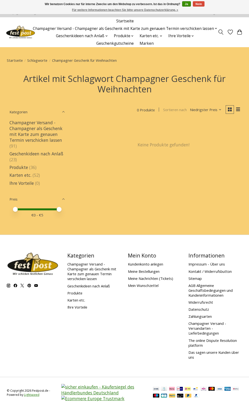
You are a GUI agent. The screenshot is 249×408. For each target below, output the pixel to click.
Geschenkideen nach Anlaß (36, 154)
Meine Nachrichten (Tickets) (150, 278)
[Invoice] (164, 389)
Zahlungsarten (200, 316)
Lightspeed (31, 395)
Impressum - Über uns (206, 264)
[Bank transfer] (156, 389)
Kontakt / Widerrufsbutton (210, 271)
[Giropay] (180, 389)
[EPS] (204, 389)
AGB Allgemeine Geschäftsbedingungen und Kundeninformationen (210, 290)
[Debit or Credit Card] (180, 396)
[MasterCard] (211, 389)
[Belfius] (236, 389)
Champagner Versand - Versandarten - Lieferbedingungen (207, 328)
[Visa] (219, 389)
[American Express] (227, 389)
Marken (147, 43)
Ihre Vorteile (21, 183)
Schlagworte (37, 60)
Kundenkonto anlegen (145, 264)
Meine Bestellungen (144, 271)
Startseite (125, 21)
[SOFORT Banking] (172, 389)
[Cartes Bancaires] (164, 396)
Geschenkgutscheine (115, 43)
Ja (186, 4)
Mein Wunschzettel (143, 285)
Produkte (18, 167)
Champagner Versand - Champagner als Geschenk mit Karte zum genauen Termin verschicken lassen (35, 131)
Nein (199, 4)
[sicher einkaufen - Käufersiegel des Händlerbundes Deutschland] (103, 393)
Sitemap (195, 278)
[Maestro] (156, 396)
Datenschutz (198, 309)
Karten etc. (20, 175)
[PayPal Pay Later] (188, 396)
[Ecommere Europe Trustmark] (92, 398)
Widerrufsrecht (200, 302)
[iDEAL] (188, 389)
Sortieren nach (175, 109)
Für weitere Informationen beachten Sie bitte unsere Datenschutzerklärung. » (125, 10)
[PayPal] (172, 396)
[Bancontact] (196, 389)
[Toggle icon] (220, 32)
